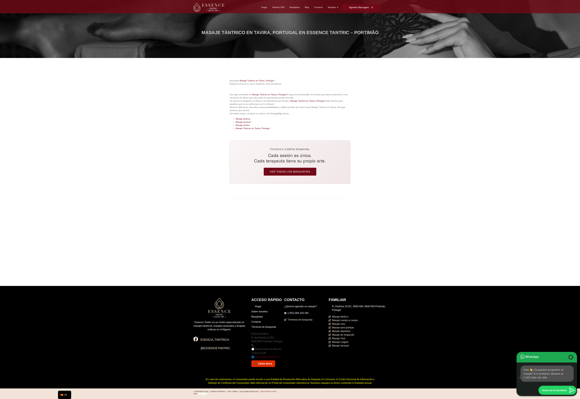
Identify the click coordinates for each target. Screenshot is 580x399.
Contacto (318, 7)
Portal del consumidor (283, 383)
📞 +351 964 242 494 (262, 345)
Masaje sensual (243, 122)
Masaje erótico (243, 125)
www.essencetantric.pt (267, 357)
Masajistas (295, 7)
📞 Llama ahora (263, 363)
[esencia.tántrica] (195, 339)
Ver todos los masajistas (290, 171)
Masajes (332, 7)
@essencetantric (215, 348)
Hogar (264, 7)
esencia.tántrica (214, 339)
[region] (540, 27)
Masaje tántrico (243, 119)
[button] (570, 357)
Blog (307, 7)
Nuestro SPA (278, 7)
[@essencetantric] (195, 347)
